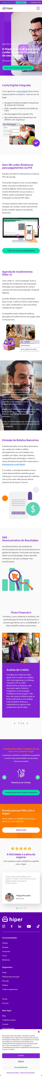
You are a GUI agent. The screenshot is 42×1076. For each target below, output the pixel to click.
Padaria (5, 985)
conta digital (22, 91)
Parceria (5, 1003)
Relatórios (6, 960)
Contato (5, 1024)
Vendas (5, 943)
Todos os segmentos (10, 989)
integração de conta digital (13, 464)
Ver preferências (21, 1067)
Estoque (5, 947)
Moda (4, 972)
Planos (4, 999)
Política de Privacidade (27, 1073)
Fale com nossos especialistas (18, 67)
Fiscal (4, 956)
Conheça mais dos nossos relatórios (21, 792)
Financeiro (6, 951)
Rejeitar (21, 1061)
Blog (4, 1016)
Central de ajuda (8, 1028)
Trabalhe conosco (9, 1020)
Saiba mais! (21, 830)
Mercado (5, 981)
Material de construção (10, 977)
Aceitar (21, 1055)
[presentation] (14, 723)
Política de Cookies (13, 1073)
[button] (39, 1032)
